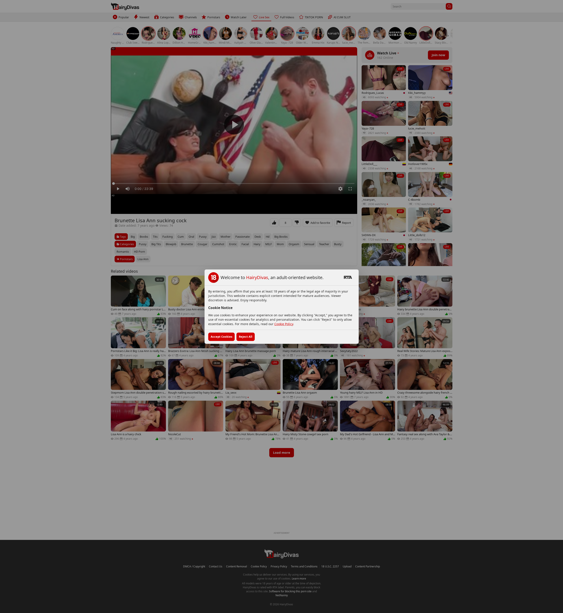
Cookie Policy (283, 324)
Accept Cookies (221, 337)
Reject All (245, 337)
